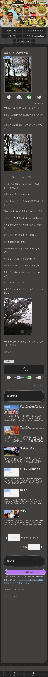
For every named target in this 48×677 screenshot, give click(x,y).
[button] (39, 97)
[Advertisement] (24, 629)
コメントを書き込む (25, 572)
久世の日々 (9, 361)
